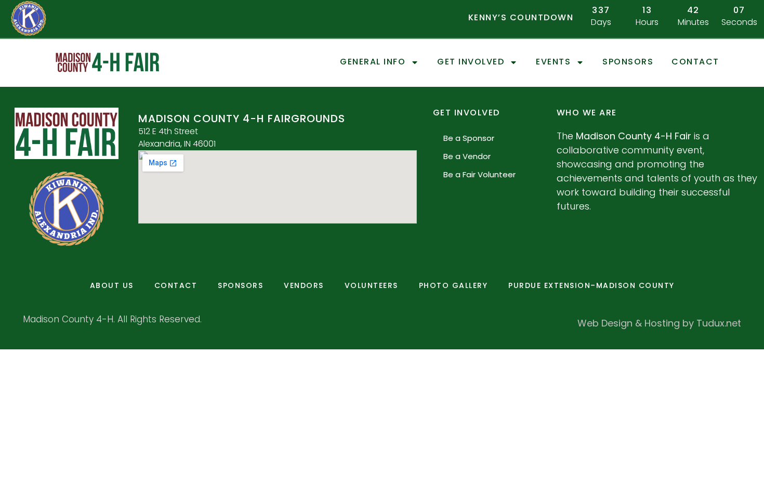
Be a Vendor (467, 156)
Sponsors (627, 62)
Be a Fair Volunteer (479, 174)
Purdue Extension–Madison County (591, 285)
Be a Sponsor (468, 138)
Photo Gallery (453, 285)
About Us (112, 285)
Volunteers (371, 285)
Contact (695, 62)
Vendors (304, 285)
